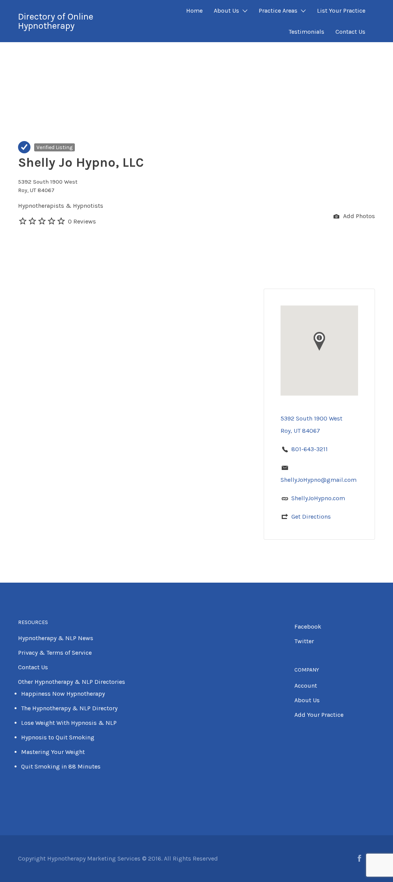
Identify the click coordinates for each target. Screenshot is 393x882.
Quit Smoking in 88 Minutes (61, 766)
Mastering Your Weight (53, 752)
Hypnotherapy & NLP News (55, 638)
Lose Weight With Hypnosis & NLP (69, 722)
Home (194, 10)
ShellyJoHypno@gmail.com (319, 479)
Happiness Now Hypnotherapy (63, 693)
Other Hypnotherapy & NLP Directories (71, 681)
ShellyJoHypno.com (318, 498)
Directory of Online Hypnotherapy (55, 21)
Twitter (304, 641)
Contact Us (350, 31)
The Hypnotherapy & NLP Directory (69, 708)
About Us (226, 10)
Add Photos (358, 216)
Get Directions (311, 516)
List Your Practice (341, 10)
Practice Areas (278, 10)
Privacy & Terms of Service (55, 652)
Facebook (307, 626)
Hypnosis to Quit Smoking (57, 737)
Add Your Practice (318, 714)
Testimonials (306, 31)
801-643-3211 (309, 449)
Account (305, 685)
